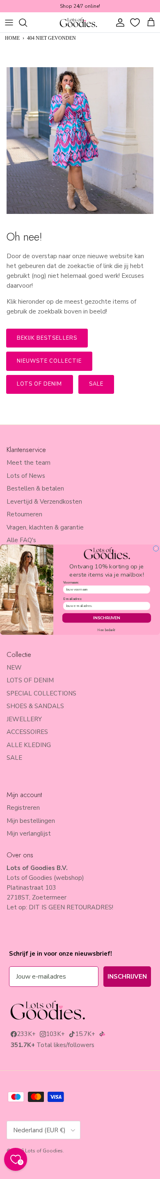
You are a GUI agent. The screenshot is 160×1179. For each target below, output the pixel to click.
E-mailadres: (72, 599)
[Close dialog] (156, 548)
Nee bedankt (106, 630)
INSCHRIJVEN (106, 617)
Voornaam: (71, 582)
